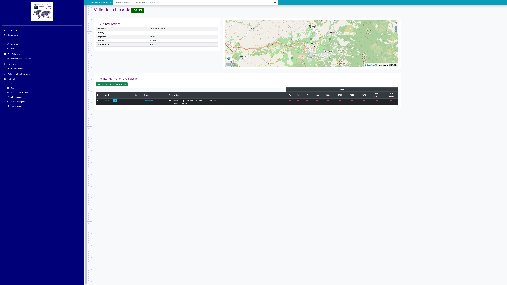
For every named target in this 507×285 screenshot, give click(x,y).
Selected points (16, 97)
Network (11, 79)
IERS (12, 40)
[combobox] (195, 2)
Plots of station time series (19, 74)
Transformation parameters (20, 59)
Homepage (12, 30)
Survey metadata (16, 69)
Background (12, 35)
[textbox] (193, 2)
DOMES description (17, 101)
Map (12, 88)
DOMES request (16, 106)
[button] (115, 100)
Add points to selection (19, 92)
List (11, 83)
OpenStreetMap (373, 65)
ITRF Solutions (13, 54)
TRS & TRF (14, 44)
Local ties (11, 64)
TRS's (12, 49)
